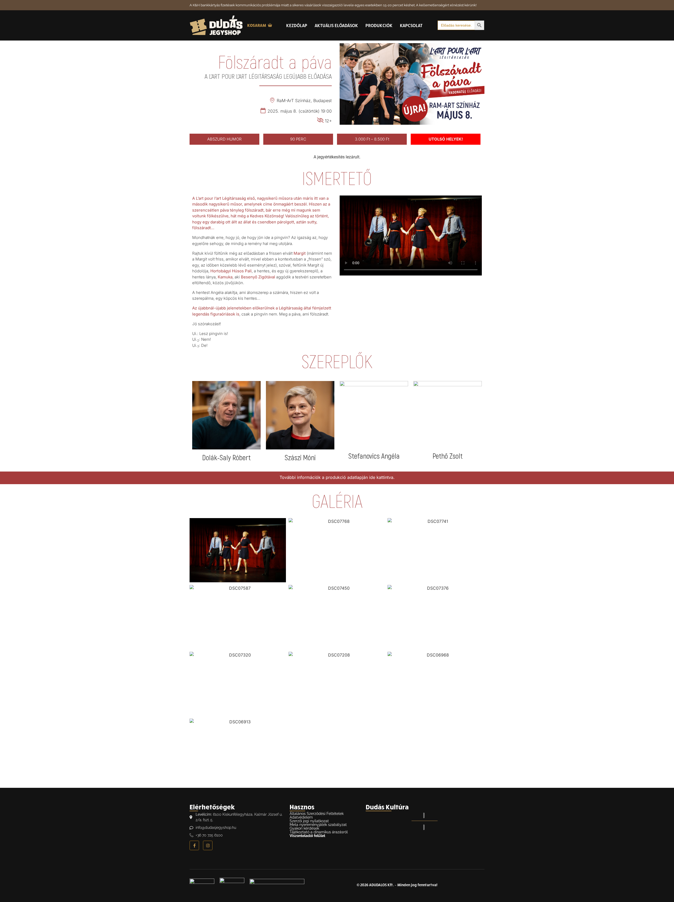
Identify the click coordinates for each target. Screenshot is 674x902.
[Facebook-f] (194, 845)
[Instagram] (207, 845)
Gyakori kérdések (304, 828)
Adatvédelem (301, 817)
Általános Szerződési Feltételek (317, 813)
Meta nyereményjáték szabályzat (318, 825)
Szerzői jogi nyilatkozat (309, 821)
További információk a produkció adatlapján (324, 477)
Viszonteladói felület (307, 836)
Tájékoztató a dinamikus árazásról (319, 832)
